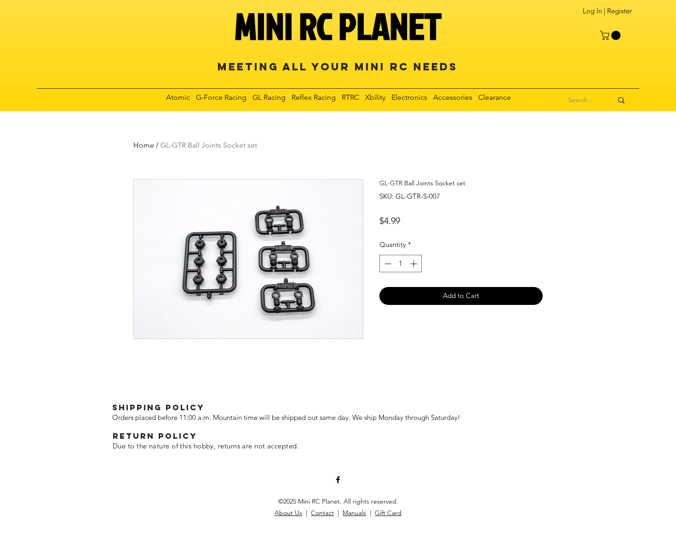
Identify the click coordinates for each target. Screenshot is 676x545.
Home (143, 145)
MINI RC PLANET (338, 26)
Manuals (354, 513)
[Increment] (414, 263)
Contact (322, 513)
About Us (288, 513)
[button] (611, 35)
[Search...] (621, 100)
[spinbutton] (400, 263)
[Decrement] (387, 263)
